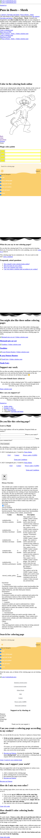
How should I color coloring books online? (17, 264)
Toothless (3, 348)
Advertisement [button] (6, 611)
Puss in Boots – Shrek (27, 14)
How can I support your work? (13, 267)
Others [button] (4, 621)
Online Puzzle (20, 690)
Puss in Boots (11, 410)
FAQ (9, 455)
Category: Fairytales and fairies (10, 14)
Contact (16, 455)
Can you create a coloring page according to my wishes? (21, 269)
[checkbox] (9, 176)
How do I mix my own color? (13, 266)
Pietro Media (28, 452)
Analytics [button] (5, 600)
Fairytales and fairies (17, 411)
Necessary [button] (5, 504)
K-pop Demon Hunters (9, 356)
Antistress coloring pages (20, 682)
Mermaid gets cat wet (8, 341)
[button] (20, 3)
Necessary (7, 506)
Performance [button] (6, 591)
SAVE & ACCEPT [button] (8, 628)
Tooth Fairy (4, 363)
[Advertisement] (20, 60)
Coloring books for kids (20, 686)
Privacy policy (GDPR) (30, 455)
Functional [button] (5, 583)
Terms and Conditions (20, 459)
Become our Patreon (10, 753)
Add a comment (8, 256)
